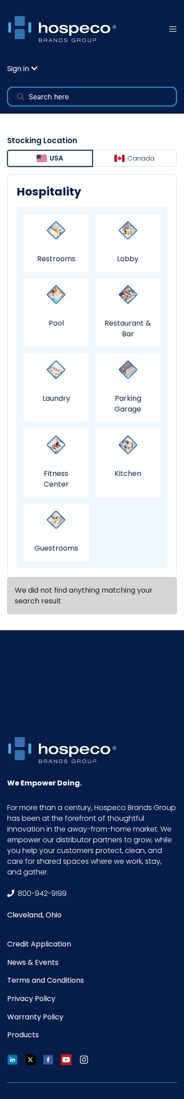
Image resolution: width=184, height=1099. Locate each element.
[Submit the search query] (20, 97)
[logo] (65, 29)
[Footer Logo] (65, 750)
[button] (22, 68)
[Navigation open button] (172, 29)
